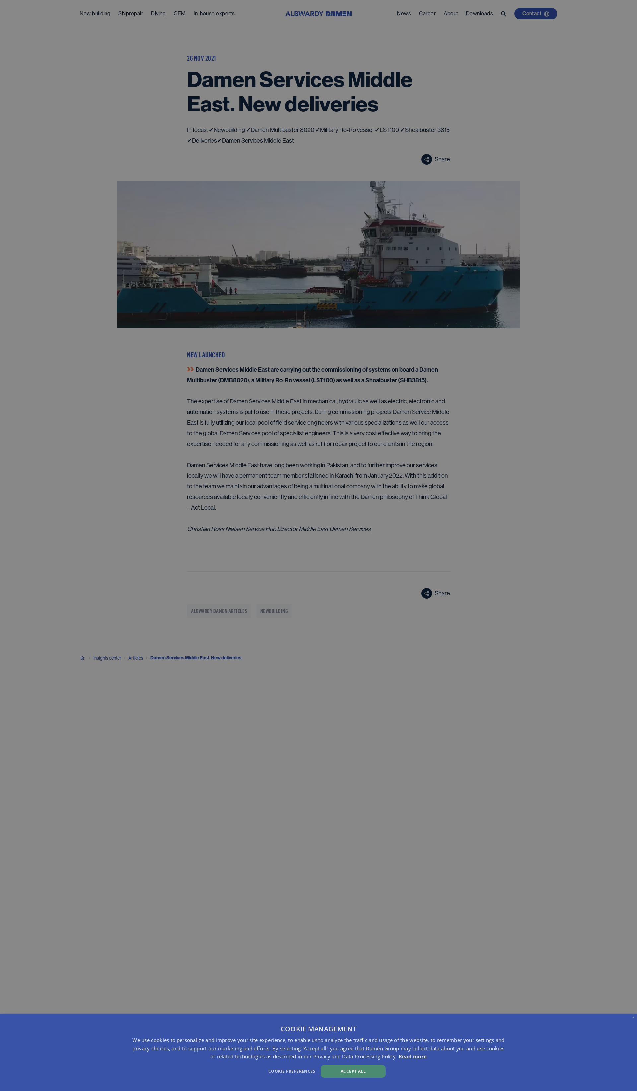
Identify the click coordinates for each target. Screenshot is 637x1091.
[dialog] (318, 1052)
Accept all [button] (353, 1071)
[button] (214, 1070)
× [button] (634, 1016)
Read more (413, 1056)
